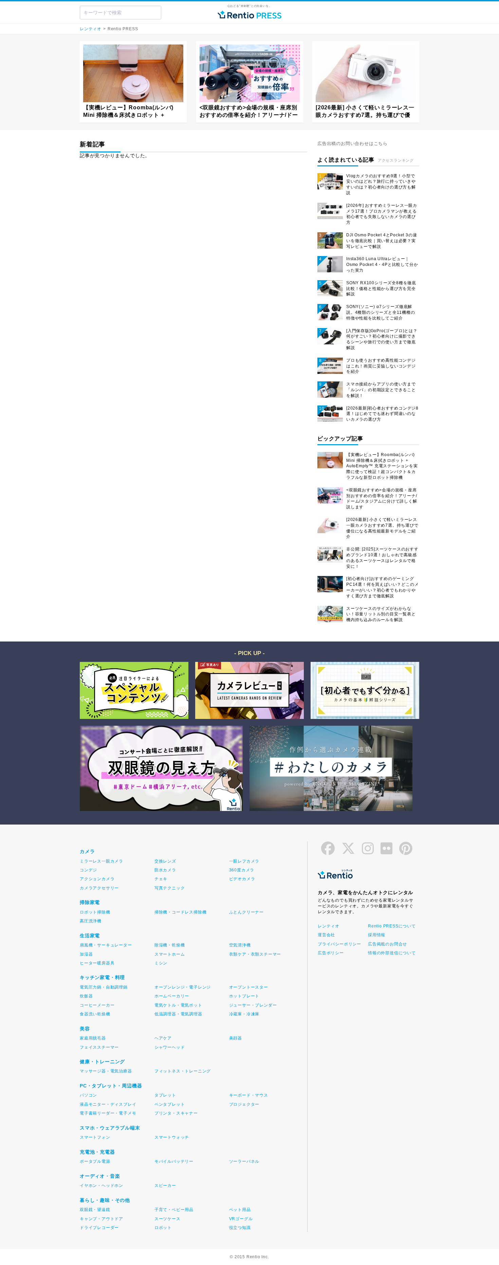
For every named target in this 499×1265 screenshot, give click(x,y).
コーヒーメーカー (97, 1005)
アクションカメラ (97, 879)
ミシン (160, 963)
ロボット (163, 1227)
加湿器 (86, 954)
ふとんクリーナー (246, 912)
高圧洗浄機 (90, 921)
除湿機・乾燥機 (169, 945)
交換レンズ (165, 861)
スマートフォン (95, 1137)
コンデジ (88, 870)
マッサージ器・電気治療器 (106, 1071)
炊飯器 (86, 996)
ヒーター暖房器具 (97, 963)
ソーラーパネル (244, 1161)
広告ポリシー (331, 953)
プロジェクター (244, 1104)
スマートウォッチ (171, 1137)
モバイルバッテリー (173, 1161)
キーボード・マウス (248, 1095)
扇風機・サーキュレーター (106, 945)
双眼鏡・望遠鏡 (95, 1209)
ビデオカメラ (242, 879)
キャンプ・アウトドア (101, 1218)
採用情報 (376, 935)
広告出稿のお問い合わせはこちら (352, 143)
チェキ (160, 879)
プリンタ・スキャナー (176, 1113)
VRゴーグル (241, 1218)
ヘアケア (163, 1038)
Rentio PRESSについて (391, 926)
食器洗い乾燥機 (95, 1014)
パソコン (88, 1095)
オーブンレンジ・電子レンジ (182, 987)
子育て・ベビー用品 (173, 1209)
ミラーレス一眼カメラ (101, 861)
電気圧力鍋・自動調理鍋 (104, 987)
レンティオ (90, 28)
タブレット (165, 1095)
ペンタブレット (169, 1104)
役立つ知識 (240, 1227)
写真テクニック (169, 888)
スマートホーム (169, 954)
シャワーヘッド (169, 1047)
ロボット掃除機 (95, 912)
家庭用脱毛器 (93, 1038)
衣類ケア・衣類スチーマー (255, 954)
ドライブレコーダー (99, 1227)
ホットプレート (244, 996)
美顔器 (235, 1038)
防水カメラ (165, 870)
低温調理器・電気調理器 (178, 1014)
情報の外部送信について (391, 953)
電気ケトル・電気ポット (178, 1005)
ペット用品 (240, 1209)
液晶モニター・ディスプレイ (108, 1104)
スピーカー (165, 1185)
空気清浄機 (240, 945)
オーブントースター (248, 987)
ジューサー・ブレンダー (253, 1005)
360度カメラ (242, 870)
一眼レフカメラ (244, 861)
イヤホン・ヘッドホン (101, 1185)
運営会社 (326, 935)
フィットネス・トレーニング (182, 1071)
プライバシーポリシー (339, 944)
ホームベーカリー (171, 996)
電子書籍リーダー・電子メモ (108, 1113)
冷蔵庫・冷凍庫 (244, 1014)
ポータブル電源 (95, 1161)
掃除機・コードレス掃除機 (180, 912)
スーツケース (167, 1218)
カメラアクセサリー (99, 888)
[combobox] (120, 12)
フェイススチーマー (99, 1047)
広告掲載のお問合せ (387, 944)
